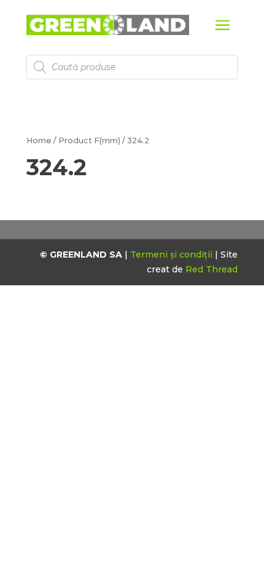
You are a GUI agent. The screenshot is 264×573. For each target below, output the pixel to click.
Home (39, 140)
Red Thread (211, 269)
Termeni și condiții (172, 254)
